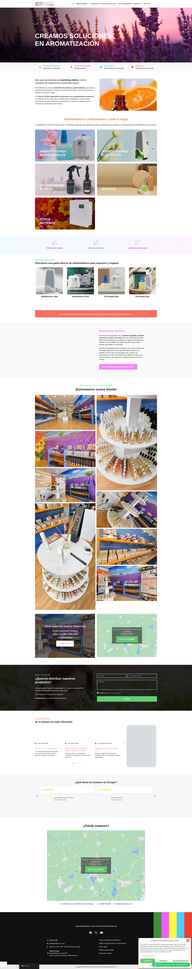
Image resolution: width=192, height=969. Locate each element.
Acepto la (110, 693)
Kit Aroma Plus (111, 296)
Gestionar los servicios (147, 955)
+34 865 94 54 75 (65, 643)
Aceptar (147, 961)
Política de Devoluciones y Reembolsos (112, 943)
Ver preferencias (180, 961)
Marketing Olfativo (108, 3)
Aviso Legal (103, 947)
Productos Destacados (45, 260)
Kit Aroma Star (143, 296)
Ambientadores (82, 3)
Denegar (163, 961)
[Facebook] (90, 932)
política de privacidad (113, 693)
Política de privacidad (106, 950)
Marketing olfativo (112, 331)
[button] (188, 941)
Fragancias (95, 3)
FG (115, 967)
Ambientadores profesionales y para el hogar (96, 119)
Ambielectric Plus (80, 296)
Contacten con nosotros (107, 314)
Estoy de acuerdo (127, 639)
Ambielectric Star (49, 296)
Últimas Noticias (42, 719)
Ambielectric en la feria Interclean (46, 748)
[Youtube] (101, 932)
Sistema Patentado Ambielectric (110, 940)
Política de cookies (127, 634)
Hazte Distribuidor (125, 3)
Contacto (137, 3)
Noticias (147, 3)
